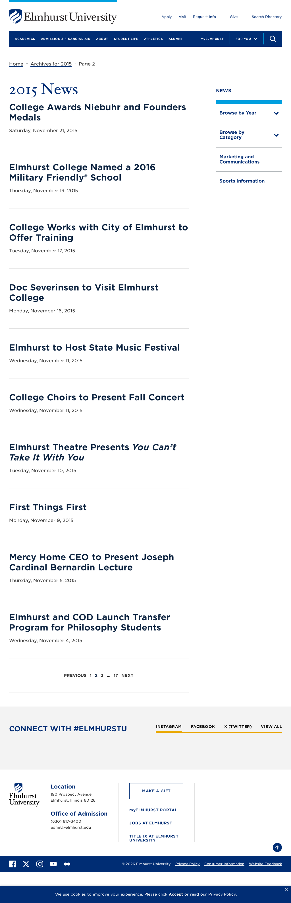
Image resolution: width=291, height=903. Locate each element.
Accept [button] (176, 894)
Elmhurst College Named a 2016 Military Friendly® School (82, 172)
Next (127, 675)
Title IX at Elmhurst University (153, 838)
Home (16, 64)
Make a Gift (156, 791)
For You (243, 38)
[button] (286, 889)
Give (234, 17)
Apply (166, 17)
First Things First (48, 507)
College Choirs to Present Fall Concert (96, 397)
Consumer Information (224, 864)
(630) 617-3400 (66, 821)
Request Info (204, 17)
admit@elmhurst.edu (71, 827)
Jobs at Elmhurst (150, 823)
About (102, 38)
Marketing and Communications (239, 159)
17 (116, 675)
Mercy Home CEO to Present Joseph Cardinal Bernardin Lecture (91, 562)
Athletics (153, 38)
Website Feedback (265, 864)
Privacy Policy (187, 864)
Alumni (175, 38)
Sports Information (242, 181)
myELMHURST (212, 38)
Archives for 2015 (51, 64)
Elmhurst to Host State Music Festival (94, 347)
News (223, 90)
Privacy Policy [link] (222, 894)
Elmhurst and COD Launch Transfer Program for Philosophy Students (89, 622)
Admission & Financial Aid (66, 38)
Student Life (126, 38)
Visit (182, 17)
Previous (75, 675)
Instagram (169, 727)
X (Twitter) (238, 727)
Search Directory (267, 17)
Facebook (203, 727)
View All (271, 727)
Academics (25, 38)
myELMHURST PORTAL (153, 810)
